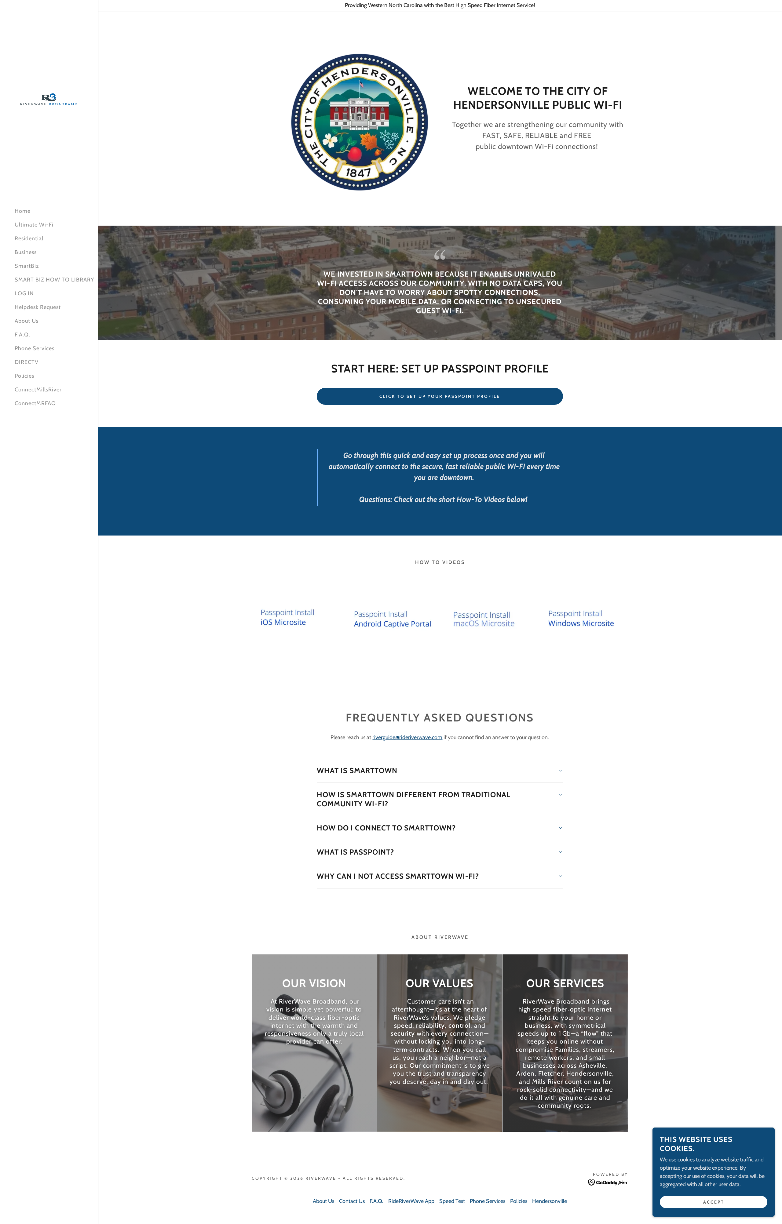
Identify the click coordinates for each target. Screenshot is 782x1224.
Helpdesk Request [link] (38, 307)
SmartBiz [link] (27, 266)
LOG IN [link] (24, 293)
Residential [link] (29, 238)
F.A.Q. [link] (22, 334)
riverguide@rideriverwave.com (407, 737)
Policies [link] (24, 375)
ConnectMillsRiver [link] (38, 389)
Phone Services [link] (34, 348)
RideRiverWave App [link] (411, 1201)
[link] (49, 97)
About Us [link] (26, 321)
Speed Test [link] (452, 1201)
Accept (713, 1202)
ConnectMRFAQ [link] (35, 403)
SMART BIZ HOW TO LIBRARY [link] (54, 279)
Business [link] (26, 252)
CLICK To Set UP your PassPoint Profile (439, 396)
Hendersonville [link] (549, 1201)
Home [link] (23, 211)
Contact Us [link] (352, 1201)
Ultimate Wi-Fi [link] (34, 224)
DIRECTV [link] (26, 362)
